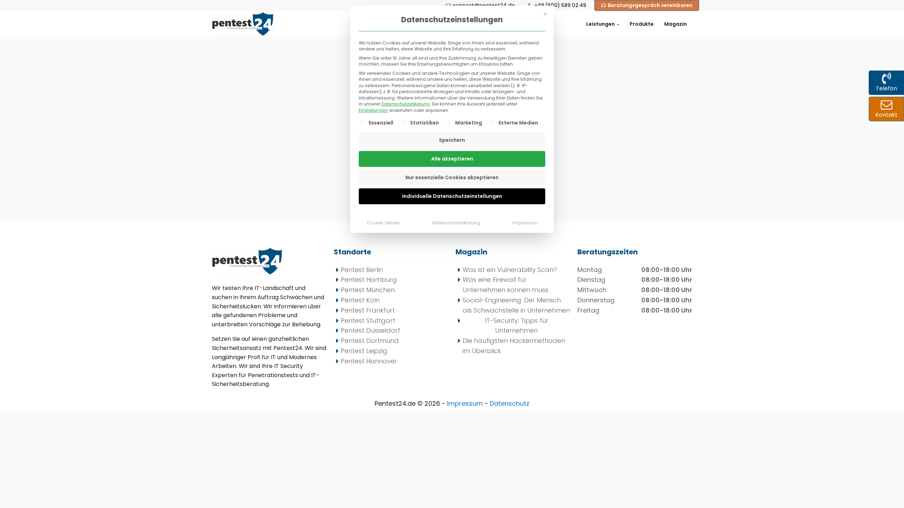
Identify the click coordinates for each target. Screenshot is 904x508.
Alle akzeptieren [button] (452, 158)
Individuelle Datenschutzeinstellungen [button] (452, 196)
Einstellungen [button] (373, 110)
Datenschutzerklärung (405, 104)
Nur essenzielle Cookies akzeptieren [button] (452, 177)
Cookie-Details (383, 223)
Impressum (525, 223)
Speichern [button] (452, 140)
